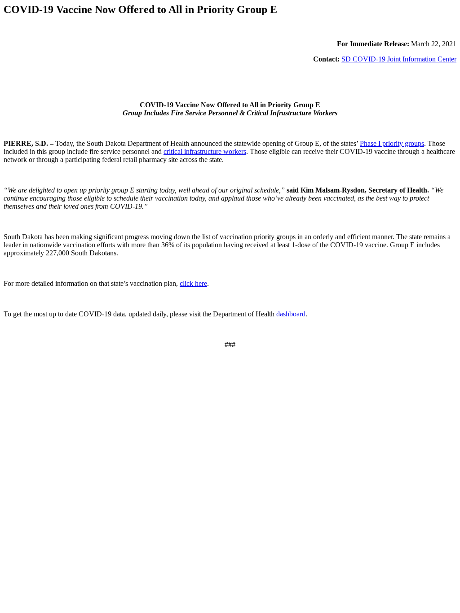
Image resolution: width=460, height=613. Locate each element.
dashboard (290, 314)
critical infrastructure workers (205, 151)
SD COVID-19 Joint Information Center (398, 59)
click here (193, 283)
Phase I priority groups (392, 143)
